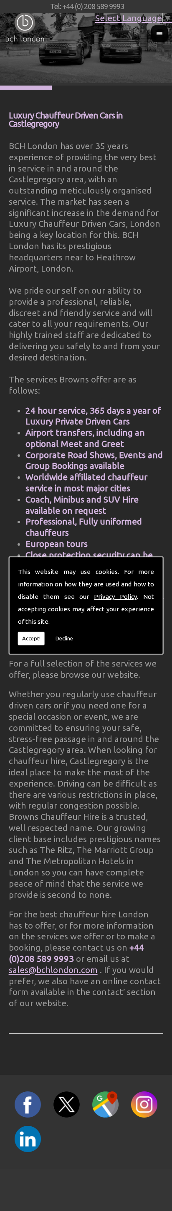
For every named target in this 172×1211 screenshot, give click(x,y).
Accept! (31, 638)
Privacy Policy (115, 596)
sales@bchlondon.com (53, 970)
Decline (64, 638)
